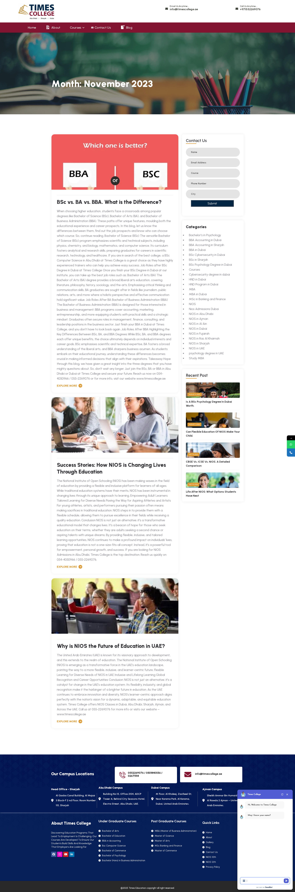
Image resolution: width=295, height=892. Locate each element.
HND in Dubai (197, 279)
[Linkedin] (71, 854)
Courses (75, 27)
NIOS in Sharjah (199, 343)
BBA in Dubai (197, 250)
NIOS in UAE (197, 348)
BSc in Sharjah (198, 260)
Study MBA (196, 358)
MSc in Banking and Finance (207, 299)
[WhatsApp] (291, 444)
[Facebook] (53, 854)
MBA (192, 289)
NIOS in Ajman (198, 319)
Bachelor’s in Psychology (205, 235)
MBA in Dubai (198, 294)
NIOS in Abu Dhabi (201, 314)
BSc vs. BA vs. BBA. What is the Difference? (109, 202)
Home (32, 27)
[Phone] (291, 452)
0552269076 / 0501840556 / (145, 772)
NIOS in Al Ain (198, 324)
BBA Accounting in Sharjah (206, 245)
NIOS (192, 304)
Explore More (67, 385)
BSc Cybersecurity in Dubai (207, 255)
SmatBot (268, 887)
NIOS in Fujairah (199, 333)
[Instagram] (59, 854)
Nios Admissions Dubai (204, 309)
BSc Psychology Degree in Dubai (210, 264)
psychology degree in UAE (206, 353)
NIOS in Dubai (198, 328)
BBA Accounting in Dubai (205, 240)
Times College (254, 794)
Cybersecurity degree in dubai (209, 274)
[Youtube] (65, 854)
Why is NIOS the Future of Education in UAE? (111, 646)
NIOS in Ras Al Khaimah (204, 338)
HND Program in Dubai (203, 284)
